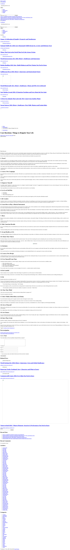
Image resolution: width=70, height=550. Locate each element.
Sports (4, 545)
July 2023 (4, 484)
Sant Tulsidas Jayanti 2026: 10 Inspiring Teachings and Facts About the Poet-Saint (23, 92)
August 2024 (5, 471)
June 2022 (4, 497)
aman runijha (2, 371)
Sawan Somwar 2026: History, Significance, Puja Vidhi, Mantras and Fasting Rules (23, 105)
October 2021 (5, 505)
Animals (4, 514)
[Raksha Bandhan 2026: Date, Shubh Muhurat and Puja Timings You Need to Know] (4, 62)
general (4, 529)
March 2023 (5, 488)
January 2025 (5, 466)
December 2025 (5, 455)
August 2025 (5, 459)
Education (4, 521)
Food (3, 526)
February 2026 (5, 453)
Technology (5, 546)
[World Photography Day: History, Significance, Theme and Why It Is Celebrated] (7, 83)
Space (4, 544)
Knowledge (5, 536)
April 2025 (4, 463)
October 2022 (5, 493)
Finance (4, 525)
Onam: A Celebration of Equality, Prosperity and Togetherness (11, 16)
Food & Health (5, 527)
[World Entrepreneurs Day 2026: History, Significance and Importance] (7, 56)
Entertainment (5, 10)
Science (4, 543)
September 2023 (5, 482)
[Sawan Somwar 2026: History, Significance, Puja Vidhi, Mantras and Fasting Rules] (6, 102)
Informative (5, 534)
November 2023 (5, 480)
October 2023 (5, 481)
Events (4, 523)
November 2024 (5, 468)
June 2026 (4, 449)
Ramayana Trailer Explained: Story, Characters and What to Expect (19, 369)
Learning (4, 537)
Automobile (5, 515)
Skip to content (3, 0)
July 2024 (4, 472)
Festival (4, 524)
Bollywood (5, 516)
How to (4, 532)
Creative (4, 519)
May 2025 (4, 462)
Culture (4, 520)
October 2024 (5, 469)
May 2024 (4, 474)
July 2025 (4, 460)
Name (1, 347)
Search (1, 428)
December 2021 (5, 503)
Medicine (4, 538)
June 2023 (4, 485)
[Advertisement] (35, 117)
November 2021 (5, 504)
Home (4, 9)
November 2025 (5, 456)
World (4, 547)
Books (4, 517)
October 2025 (5, 457)
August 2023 (5, 483)
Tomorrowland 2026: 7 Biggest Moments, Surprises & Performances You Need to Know (24, 425)
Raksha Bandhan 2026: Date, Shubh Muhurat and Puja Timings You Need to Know (23, 65)
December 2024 (5, 467)
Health (4, 12)
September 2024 (5, 470)
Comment (2, 345)
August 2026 (5, 447)
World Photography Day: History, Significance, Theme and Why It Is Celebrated (23, 85)
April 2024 (4, 475)
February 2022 (5, 501)
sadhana (1, 365)
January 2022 (5, 502)
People (4, 541)
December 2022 (5, 491)
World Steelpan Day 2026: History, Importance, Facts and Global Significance (22, 363)
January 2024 (5, 478)
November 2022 (5, 492)
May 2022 (4, 498)
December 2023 (5, 479)
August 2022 (5, 495)
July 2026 (4, 448)
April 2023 (4, 487)
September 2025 (5, 458)
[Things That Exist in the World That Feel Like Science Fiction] (4, 49)
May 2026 (4, 450)
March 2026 (5, 452)
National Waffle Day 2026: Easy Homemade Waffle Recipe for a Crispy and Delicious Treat (16, 17)
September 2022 (5, 494)
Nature (4, 540)
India (3, 533)
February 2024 (5, 477)
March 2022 (5, 500)
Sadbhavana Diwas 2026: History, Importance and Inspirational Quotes (20, 71)
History (4, 531)
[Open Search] (0, 14)
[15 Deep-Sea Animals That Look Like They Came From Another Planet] (4, 96)
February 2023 (5, 489)
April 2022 (4, 499)
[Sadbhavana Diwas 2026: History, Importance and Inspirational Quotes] (6, 69)
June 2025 (4, 461)
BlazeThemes (16, 549)
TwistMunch (2, 3)
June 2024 (4, 473)
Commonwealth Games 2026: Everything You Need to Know (17, 376)
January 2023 (5, 490)
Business (4, 11)
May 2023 (4, 486)
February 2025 (5, 465)
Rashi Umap (2, 135)
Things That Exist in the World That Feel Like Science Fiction (11, 18)
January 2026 (5, 454)
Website (1, 351)
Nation (4, 539)
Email (1, 349)
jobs (3, 535)
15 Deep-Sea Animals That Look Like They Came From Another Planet (20, 98)
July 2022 (4, 496)
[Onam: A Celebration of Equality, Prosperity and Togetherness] (4, 36)
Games (4, 528)
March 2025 (5, 464)
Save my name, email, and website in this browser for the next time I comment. (15, 353)
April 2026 (4, 451)
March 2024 (5, 476)
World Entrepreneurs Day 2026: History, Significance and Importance (12, 19)
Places (4, 542)
